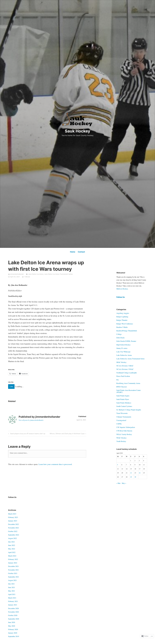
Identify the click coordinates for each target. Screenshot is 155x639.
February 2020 (13, 629)
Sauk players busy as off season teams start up (26, 433)
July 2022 (11, 542)
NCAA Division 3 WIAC (125, 369)
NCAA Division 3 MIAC (124, 366)
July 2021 (11, 584)
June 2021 (11, 587)
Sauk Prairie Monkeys (123, 403)
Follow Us (120, 297)
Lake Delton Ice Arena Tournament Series (58, 274)
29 (131, 477)
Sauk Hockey (77, 131)
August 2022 (12, 538)
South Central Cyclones (124, 406)
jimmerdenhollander (17, 274)
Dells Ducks (120, 337)
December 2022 (13, 524)
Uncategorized (121, 420)
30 (135, 477)
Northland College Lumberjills (126, 373)
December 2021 (13, 566)
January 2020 (12, 633)
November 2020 (13, 612)
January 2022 (12, 563)
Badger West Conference (124, 324)
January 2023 (12, 521)
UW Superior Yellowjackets (125, 427)
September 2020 (13, 619)
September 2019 (13, 636)
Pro (117, 380)
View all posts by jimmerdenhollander (31, 420)
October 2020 (12, 615)
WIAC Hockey (121, 438)
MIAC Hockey (121, 362)
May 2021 (11, 591)
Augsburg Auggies (122, 313)
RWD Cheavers (121, 387)
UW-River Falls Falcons (124, 431)
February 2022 (13, 559)
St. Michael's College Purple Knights (128, 410)
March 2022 (12, 556)
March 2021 (12, 598)
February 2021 (13, 601)
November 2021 (13, 570)
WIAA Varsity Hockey (124, 434)
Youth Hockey (121, 441)
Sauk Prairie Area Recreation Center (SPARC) (128, 391)
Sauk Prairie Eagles (122, 396)
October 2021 (12, 573)
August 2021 (12, 580)
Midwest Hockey (122, 289)
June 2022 (11, 545)
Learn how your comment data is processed (55, 464)
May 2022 (11, 549)
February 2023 (13, 517)
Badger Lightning (122, 316)
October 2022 (12, 531)
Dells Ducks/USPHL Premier (126, 341)
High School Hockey (123, 345)
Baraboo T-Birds (122, 327)
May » (124, 483)
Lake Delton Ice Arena (35, 274)
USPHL (119, 424)
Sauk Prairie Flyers (122, 399)
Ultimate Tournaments (123, 417)
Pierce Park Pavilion (123, 376)
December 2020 (13, 608)
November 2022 (13, 528)
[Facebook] (9, 501)
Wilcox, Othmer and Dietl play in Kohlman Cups (67, 433)
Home (72, 252)
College (119, 334)
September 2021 (13, 577)
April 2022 (11, 552)
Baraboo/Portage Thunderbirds (126, 331)
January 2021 (12, 605)
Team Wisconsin (121, 413)
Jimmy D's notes (121, 348)
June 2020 (11, 622)
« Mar (118, 483)
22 (131, 473)
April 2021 (11, 594)
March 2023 (12, 514)
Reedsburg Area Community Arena (128, 383)
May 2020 (11, 626)
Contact (81, 252)
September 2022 (13, 535)
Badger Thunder (121, 320)
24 (139, 473)
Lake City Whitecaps (123, 352)
